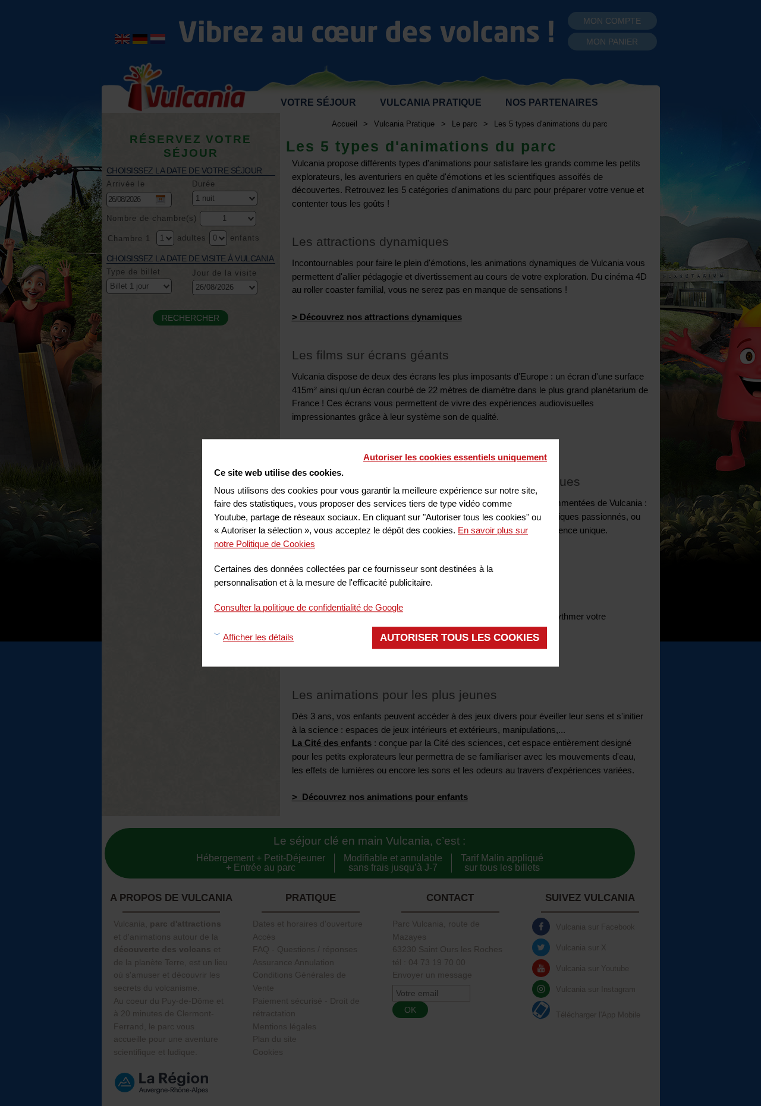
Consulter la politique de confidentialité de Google (308, 607)
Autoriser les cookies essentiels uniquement (455, 457)
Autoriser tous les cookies (459, 637)
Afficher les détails (258, 638)
